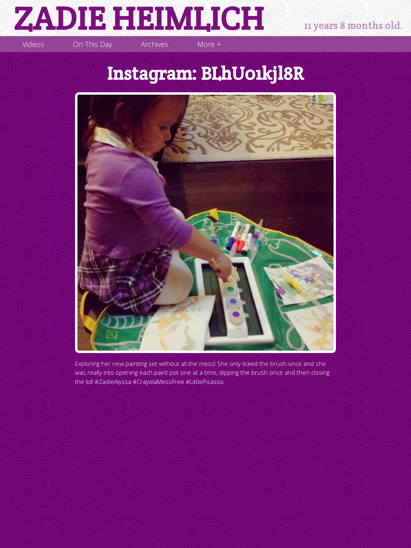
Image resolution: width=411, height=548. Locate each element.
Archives (154, 44)
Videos (33, 44)
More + (209, 44)
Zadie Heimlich (139, 18)
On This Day (92, 44)
